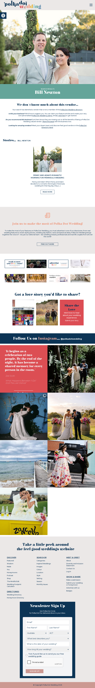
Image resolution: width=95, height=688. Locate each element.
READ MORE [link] (47, 192)
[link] (3, 15)
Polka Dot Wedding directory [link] (71, 110)
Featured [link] (10, 561)
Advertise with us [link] (72, 588)
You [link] (8, 569)
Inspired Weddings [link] (44, 564)
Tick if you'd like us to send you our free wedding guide (46, 655)
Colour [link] (39, 569)
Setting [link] (39, 578)
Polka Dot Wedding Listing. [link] (42, 116)
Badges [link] (69, 591)
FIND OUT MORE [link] (47, 244)
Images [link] (39, 567)
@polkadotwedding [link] (71, 339)
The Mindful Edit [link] (13, 581)
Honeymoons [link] (12, 572)
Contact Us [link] (70, 568)
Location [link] (40, 572)
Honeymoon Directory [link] (15, 598)
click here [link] (62, 116)
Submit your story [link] (71, 320)
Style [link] (38, 575)
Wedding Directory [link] (14, 595)
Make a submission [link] (73, 580)
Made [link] (9, 567)
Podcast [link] (10, 575)
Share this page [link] (48, 121)
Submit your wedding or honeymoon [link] (74, 584)
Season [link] (39, 581)
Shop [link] (9, 578)
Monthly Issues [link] (42, 584)
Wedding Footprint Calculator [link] (14, 585)
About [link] (68, 561)
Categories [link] (41, 561)
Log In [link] (68, 571)
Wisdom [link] (10, 564)
